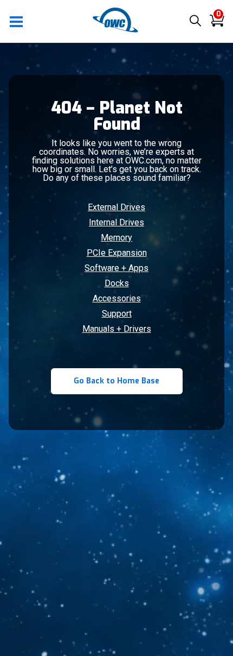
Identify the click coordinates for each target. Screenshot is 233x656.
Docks (117, 283)
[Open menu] (17, 21)
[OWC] (116, 31)
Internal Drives (116, 222)
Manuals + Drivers (116, 329)
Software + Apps (116, 268)
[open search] (195, 21)
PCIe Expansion (117, 253)
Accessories (117, 298)
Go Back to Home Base (116, 381)
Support (117, 313)
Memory (116, 237)
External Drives (116, 207)
